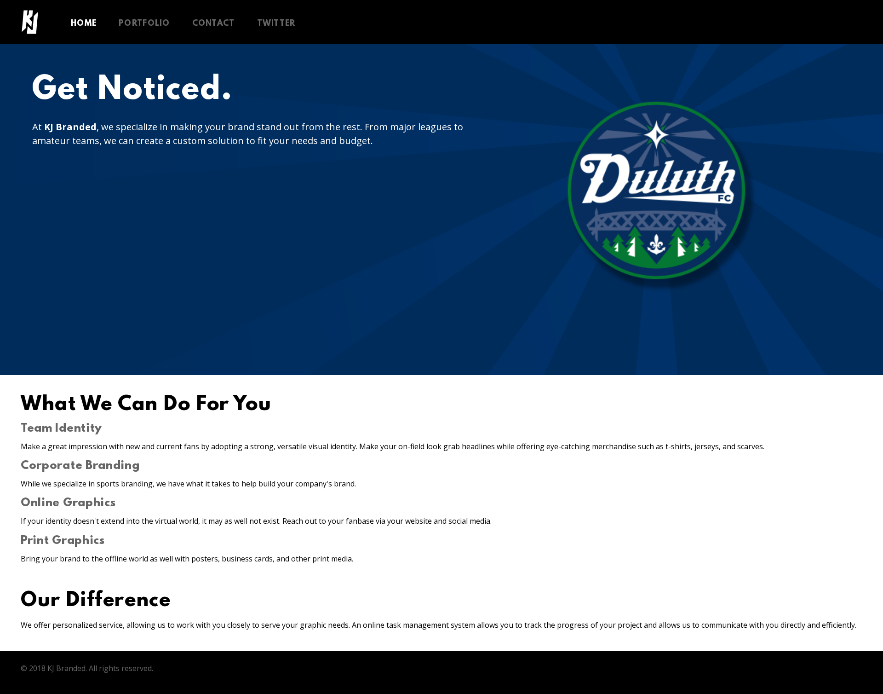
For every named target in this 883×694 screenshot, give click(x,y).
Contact (213, 24)
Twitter (276, 24)
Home (84, 24)
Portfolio (144, 24)
